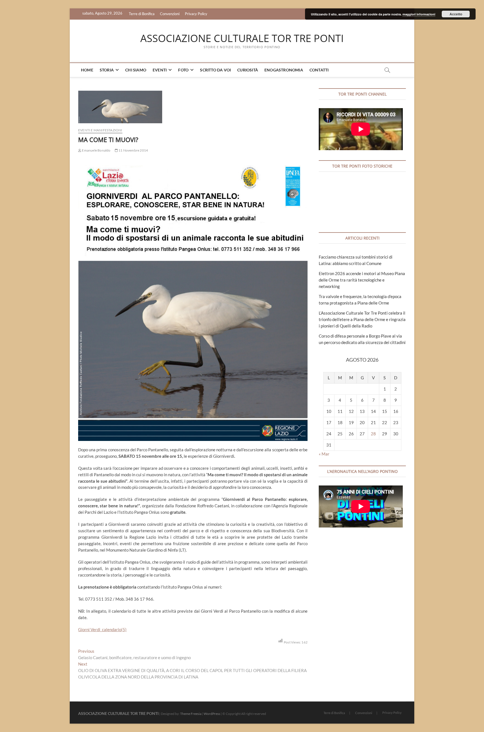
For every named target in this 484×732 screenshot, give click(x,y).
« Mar (324, 453)
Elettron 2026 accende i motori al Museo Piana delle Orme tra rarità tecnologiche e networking (362, 280)
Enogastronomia (283, 70)
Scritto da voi (215, 70)
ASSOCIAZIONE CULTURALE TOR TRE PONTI (242, 38)
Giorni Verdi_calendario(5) (102, 629)
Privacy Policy (196, 13)
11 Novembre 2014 (133, 150)
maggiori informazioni (418, 14)
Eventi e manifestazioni (100, 130)
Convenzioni (170, 13)
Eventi (160, 70)
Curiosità (247, 70)
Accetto (456, 14)
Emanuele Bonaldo (95, 150)
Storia (107, 70)
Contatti (319, 70)
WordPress (212, 714)
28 (373, 433)
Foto (183, 70)
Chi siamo (135, 70)
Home (87, 70)
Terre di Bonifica (142, 13)
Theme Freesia (190, 714)
